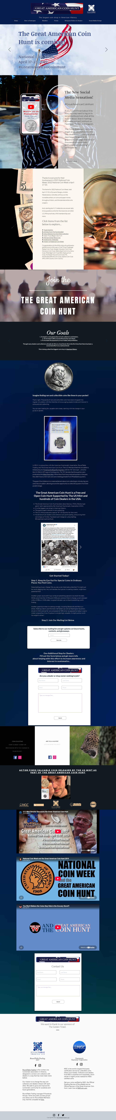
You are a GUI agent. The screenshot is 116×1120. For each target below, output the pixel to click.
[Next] (106, 50)
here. (42, 1100)
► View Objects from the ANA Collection (55, 234)
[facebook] (58, 1115)
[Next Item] (81, 547)
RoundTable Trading (29, 1070)
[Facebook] (15, 757)
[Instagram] (19, 757)
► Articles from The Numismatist (53, 232)
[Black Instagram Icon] (54, 1115)
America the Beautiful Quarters (54, 470)
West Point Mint (48, 474)
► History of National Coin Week (53, 241)
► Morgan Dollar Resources (51, 238)
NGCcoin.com (82, 1088)
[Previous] (9, 50)
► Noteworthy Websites (50, 240)
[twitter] (63, 1115)
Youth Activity (48, 230)
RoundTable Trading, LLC (63, 1117)
